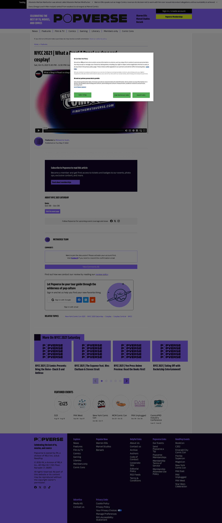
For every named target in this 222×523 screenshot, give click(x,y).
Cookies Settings (83, 95)
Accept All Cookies (141, 95)
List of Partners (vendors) (80, 87)
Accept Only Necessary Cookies (121, 95)
